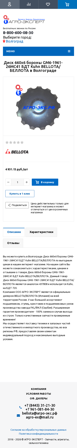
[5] (22, 142)
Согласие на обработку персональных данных (38, 429)
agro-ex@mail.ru (40, 417)
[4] (18, 142)
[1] (7, 142)
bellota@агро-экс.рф (39, 413)
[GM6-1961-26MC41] (38, 107)
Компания (38, 389)
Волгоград (14, 41)
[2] (11, 142)
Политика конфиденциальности (38, 433)
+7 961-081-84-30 (39, 409)
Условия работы (38, 393)
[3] (15, 142)
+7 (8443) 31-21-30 (39, 405)
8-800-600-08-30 (18, 33)
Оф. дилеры (38, 398)
